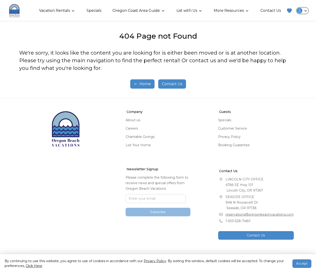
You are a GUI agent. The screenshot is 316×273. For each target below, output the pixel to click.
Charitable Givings (140, 137)
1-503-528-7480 (238, 221)
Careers (132, 128)
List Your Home (138, 145)
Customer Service (232, 128)
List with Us (187, 10)
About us (133, 120)
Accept (302, 263)
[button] (289, 11)
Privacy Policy (229, 137)
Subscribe (158, 233)
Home (145, 84)
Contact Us (270, 10)
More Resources (229, 10)
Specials (94, 10)
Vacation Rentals (54, 10)
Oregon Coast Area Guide (136, 10)
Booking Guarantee (234, 145)
